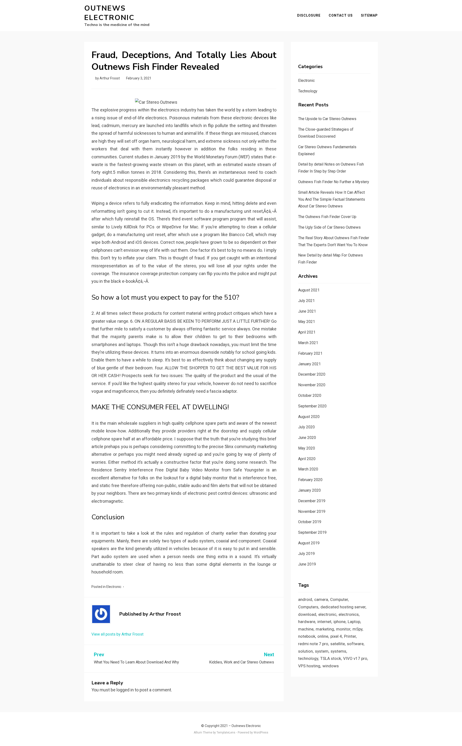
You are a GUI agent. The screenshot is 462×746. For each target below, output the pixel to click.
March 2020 (308, 469)
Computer (339, 599)
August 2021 (309, 290)
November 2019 (311, 511)
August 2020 (309, 416)
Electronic (113, 587)
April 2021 (306, 332)
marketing (325, 629)
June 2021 (307, 311)
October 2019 (309, 522)
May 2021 (306, 321)
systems (338, 651)
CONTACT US (341, 15)
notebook (306, 636)
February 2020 (310, 479)
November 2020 (311, 385)
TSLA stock (330, 658)
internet (324, 621)
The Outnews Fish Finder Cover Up (327, 216)
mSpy (357, 629)
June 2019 (307, 564)
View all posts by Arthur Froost (117, 634)
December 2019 (311, 501)
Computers (308, 607)
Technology (307, 91)
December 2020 (311, 374)
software (355, 643)
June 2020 (307, 437)
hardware (306, 621)
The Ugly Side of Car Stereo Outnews (329, 227)
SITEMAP (369, 15)
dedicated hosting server (343, 607)
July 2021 (306, 300)
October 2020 (309, 395)
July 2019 (306, 553)
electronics (349, 614)
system (321, 651)
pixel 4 (336, 636)
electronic (327, 614)
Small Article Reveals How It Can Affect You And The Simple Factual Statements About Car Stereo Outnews (331, 199)
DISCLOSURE (309, 15)
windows (330, 665)
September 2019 (312, 532)
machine (306, 629)
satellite (337, 643)
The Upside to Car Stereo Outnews (327, 118)
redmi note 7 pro (313, 643)
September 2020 (312, 406)
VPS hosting (309, 665)
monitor (343, 629)
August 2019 (309, 543)
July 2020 (306, 427)
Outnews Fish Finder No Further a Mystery (333, 182)
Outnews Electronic (109, 13)
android (305, 599)
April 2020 (306, 459)
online (322, 636)
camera (321, 599)
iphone (340, 621)
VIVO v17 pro (355, 658)
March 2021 (308, 343)
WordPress (261, 732)
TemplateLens (226, 732)
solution (305, 651)
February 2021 (310, 353)
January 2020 (309, 490)
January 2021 (309, 364)
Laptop (354, 621)
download (307, 614)
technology (308, 658)
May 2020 (306, 448)
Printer (350, 636)
